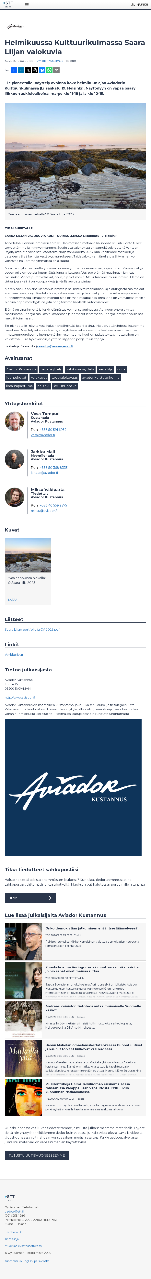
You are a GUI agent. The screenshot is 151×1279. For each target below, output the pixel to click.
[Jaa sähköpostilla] (56, 70)
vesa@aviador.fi (43, 435)
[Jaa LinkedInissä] (21, 70)
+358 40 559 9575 (53, 505)
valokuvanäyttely (80, 369)
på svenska (41, 1261)
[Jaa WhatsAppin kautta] (49, 70)
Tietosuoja (12, 1239)
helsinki (43, 386)
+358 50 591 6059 (53, 430)
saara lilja (105, 369)
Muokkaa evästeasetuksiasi (23, 1246)
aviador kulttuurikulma (100, 377)
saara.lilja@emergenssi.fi (55, 346)
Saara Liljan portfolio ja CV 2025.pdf (32, 629)
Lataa (12, 600)
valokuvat (39, 377)
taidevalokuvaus (64, 377)
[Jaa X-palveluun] (28, 70)
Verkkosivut (14, 655)
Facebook (11, 1232)
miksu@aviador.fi (44, 511)
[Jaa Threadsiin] (35, 70)
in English (26, 1261)
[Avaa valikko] (27, 4)
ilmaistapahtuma (19, 386)
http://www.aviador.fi (20, 697)
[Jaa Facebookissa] (14, 70)
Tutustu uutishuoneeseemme (37, 1155)
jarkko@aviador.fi (44, 473)
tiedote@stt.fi (14, 1211)
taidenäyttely (51, 369)
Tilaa (12, 898)
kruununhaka (65, 386)
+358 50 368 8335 (54, 468)
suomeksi (11, 1261)
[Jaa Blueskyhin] (42, 70)
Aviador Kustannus (50, 61)
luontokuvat (16, 377)
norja (121, 369)
